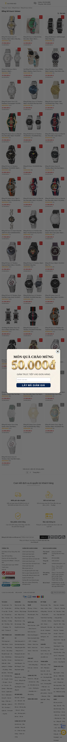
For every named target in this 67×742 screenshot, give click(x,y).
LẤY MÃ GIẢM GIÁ (33, 385)
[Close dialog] (57, 351)
